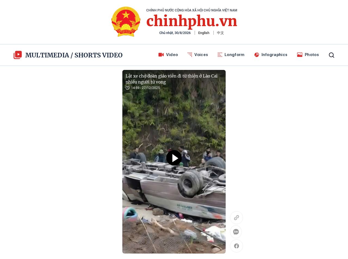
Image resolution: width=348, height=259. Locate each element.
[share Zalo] (236, 232)
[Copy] (236, 217)
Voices (201, 54)
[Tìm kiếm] (331, 55)
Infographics (275, 54)
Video (172, 54)
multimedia (47, 55)
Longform (234, 54)
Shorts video (98, 55)
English (203, 33)
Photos (312, 54)
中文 (220, 33)
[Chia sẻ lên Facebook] (236, 245)
